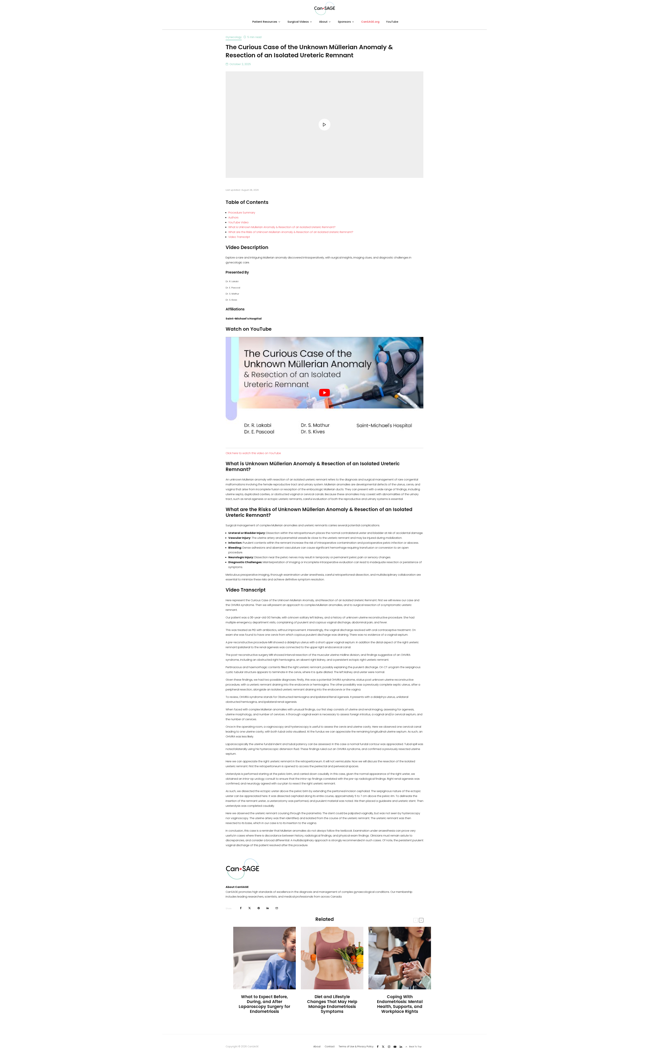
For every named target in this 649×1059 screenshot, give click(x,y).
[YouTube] (395, 1046)
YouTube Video (238, 222)
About (323, 22)
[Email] (276, 908)
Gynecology (234, 37)
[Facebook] (377, 1046)
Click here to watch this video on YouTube (253, 453)
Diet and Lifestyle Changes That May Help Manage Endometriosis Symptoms (332, 1004)
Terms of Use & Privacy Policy (356, 1046)
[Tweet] (249, 908)
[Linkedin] (401, 1046)
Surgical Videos (298, 22)
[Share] (241, 908)
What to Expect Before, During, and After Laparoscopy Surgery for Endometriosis (264, 1004)
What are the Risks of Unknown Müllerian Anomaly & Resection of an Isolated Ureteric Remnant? (290, 232)
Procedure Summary (241, 213)
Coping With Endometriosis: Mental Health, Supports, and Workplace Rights (400, 1004)
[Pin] (259, 908)
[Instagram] (389, 1046)
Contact (330, 1046)
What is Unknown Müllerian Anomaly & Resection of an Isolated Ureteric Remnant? (281, 227)
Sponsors (344, 22)
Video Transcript (239, 237)
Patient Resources (264, 22)
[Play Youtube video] (324, 392)
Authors (233, 217)
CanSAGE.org (370, 22)
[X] (383, 1046)
